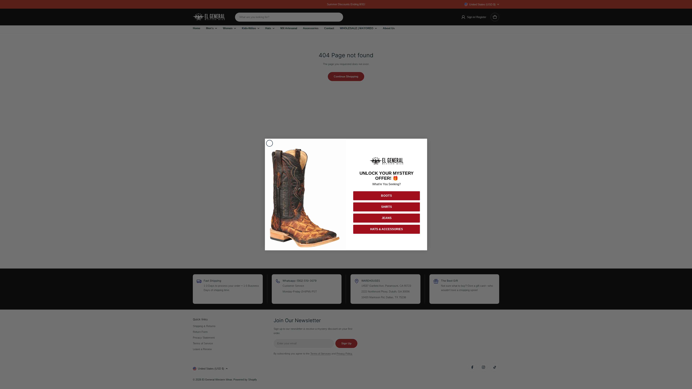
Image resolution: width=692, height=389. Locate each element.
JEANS (387, 218)
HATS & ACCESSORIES (386, 229)
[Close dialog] (269, 143)
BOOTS (386, 195)
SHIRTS (386, 206)
